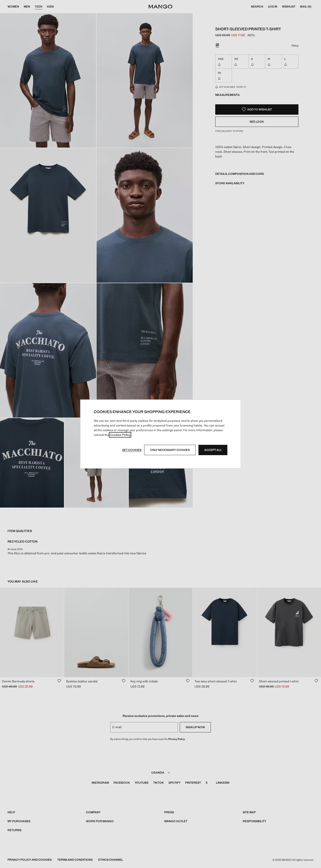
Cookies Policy (120, 435)
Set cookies (131, 450)
